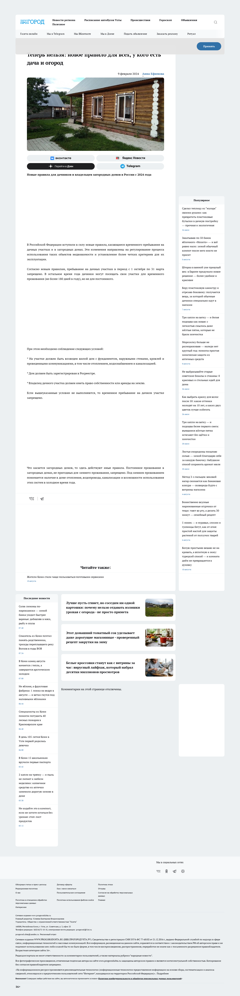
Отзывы (101, 888)
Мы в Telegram (55, 33)
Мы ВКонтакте (82, 33)
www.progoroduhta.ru (41, 915)
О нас (18, 892)
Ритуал (191, 33)
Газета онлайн (28, 33)
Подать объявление (135, 33)
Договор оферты (64, 884)
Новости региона (63, 20)
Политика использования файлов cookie (75, 900)
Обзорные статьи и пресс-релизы (31, 884)
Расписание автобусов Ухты (102, 20)
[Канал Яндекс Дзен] (61, 166)
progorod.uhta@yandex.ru (28, 934)
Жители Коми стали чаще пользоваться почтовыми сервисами (65, 578)
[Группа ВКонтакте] (61, 158)
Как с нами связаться (66, 888)
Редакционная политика (27, 888)
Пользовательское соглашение (71, 892)
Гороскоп (165, 20)
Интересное (21, 907)
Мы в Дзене (107, 33)
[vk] (32, 498)
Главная (101, 900)
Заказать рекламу (167, 33)
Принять (209, 46)
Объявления (189, 20)
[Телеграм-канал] (130, 166)
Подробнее (163, 973)
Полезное (58, 24)
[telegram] (43, 498)
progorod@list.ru (84, 929)
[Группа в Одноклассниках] (166, 871)
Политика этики (105, 884)
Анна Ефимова (153, 74)
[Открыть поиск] (215, 22)
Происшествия (140, 20)
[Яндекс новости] (130, 158)
